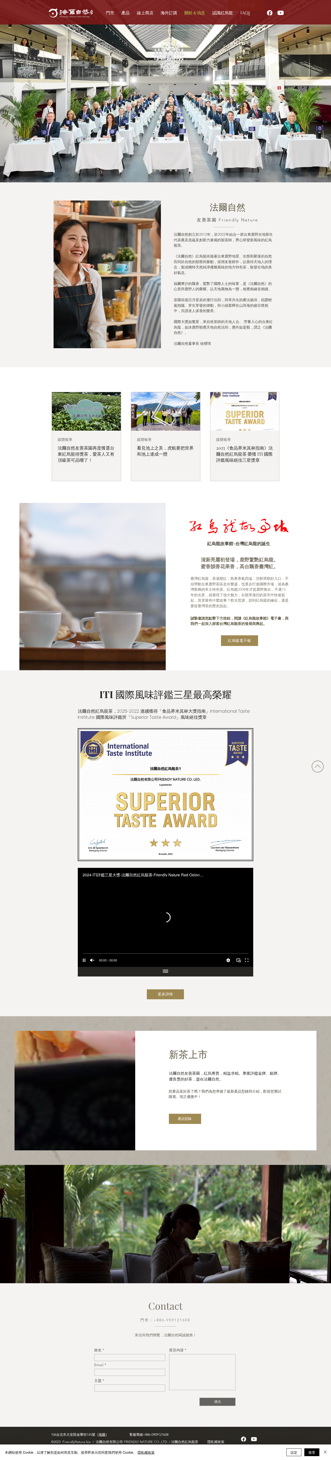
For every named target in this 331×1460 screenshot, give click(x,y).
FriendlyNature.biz (77, 1442)
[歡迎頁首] (155, 170)
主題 (98, 1380)
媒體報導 (65, 439)
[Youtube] (280, 12)
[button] (169, 13)
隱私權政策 (146, 1452)
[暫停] (84, 960)
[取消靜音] (92, 960)
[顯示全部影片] (165, 971)
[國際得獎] (160, 170)
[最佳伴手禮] (171, 170)
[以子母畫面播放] (238, 960)
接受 (311, 1452)
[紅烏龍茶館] (165, 170)
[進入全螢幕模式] (247, 960)
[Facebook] (269, 12)
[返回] (13, 91)
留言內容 (176, 1350)
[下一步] (318, 91)
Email (98, 1365)
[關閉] (325, 1452)
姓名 (98, 1350)
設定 (294, 1452)
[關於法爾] (176, 170)
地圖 (102, 1434)
